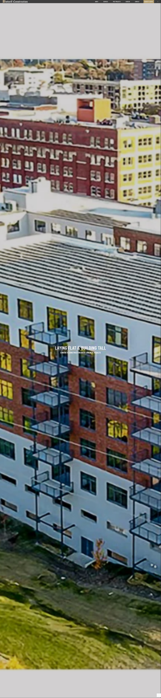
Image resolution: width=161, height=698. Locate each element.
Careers (128, 1)
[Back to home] (15, 1)
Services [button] (105, 1)
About (96, 1)
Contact (137, 1)
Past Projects (117, 1)
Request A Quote (148, 1)
